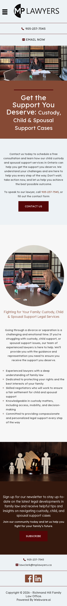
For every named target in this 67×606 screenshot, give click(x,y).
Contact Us (33, 206)
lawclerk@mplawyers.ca (35, 565)
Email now (35, 39)
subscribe (33, 536)
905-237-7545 (35, 28)
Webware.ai (42, 600)
